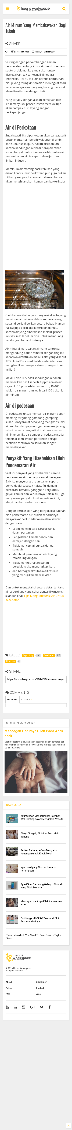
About (9, 982)
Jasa (38, 994)
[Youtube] (7, 1007)
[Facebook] (50, 1007)
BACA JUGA (13, 805)
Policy (9, 988)
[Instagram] (23, 1007)
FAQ (8, 994)
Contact (40, 988)
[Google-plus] (32, 1007)
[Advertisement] (36, 222)
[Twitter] (41, 1007)
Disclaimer (41, 982)
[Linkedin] (15, 1007)
